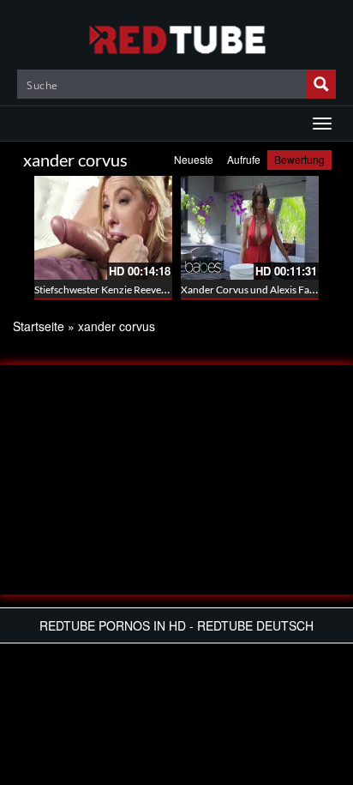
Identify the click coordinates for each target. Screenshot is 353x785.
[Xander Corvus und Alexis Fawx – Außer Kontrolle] (250, 228)
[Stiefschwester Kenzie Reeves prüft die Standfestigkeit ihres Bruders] (103, 228)
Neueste (193, 159)
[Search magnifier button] (321, 84)
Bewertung (299, 159)
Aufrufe (243, 159)
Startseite (38, 326)
